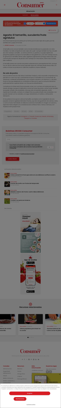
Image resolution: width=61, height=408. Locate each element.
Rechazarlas (20, 399)
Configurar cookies (31, 404)
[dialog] (30, 395)
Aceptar (29, 393)
